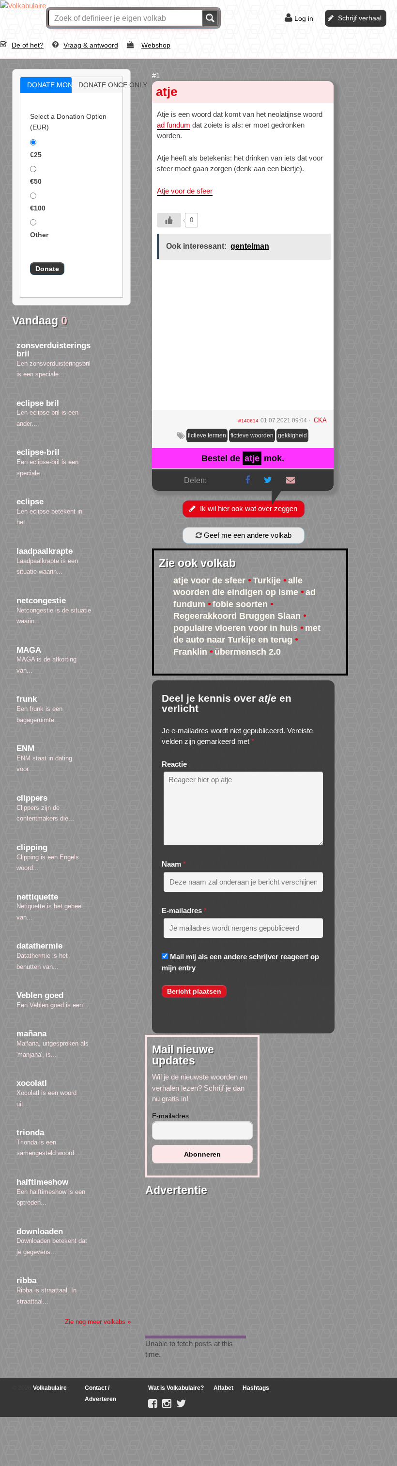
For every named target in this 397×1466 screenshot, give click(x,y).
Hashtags (256, 1388)
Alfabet (223, 1388)
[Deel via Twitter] (268, 480)
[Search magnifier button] (210, 18)
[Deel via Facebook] (247, 480)
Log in (303, 18)
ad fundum (173, 125)
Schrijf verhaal (360, 18)
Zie (98, 1321)
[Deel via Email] (290, 480)
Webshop (155, 45)
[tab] (46, 85)
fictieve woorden (252, 435)
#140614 (248, 420)
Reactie (174, 764)
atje (166, 91)
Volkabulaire (49, 1388)
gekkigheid (292, 435)
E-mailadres (182, 910)
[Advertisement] (243, 338)
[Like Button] (169, 220)
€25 (36, 155)
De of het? (28, 45)
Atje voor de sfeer (185, 191)
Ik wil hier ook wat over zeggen (248, 508)
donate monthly (56, 85)
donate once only (107, 85)
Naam (171, 864)
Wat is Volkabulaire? (176, 1388)
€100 (38, 208)
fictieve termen (207, 435)
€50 (36, 181)
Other (39, 235)
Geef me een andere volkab (246, 535)
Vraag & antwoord (90, 45)
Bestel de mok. (242, 458)
